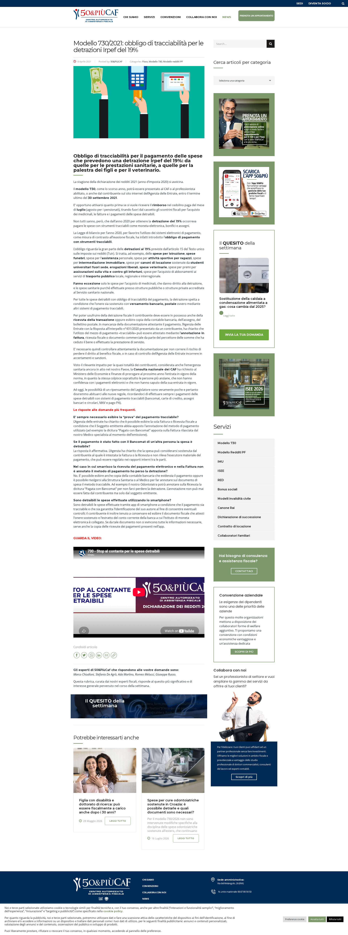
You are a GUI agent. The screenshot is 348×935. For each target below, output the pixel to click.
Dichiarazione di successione (239, 517)
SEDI (299, 3)
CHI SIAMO (130, 17)
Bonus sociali (227, 489)
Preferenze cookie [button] (294, 919)
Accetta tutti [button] (317, 919)
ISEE (221, 471)
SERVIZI (149, 17)
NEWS (226, 17)
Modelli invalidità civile (234, 498)
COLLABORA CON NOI (201, 17)
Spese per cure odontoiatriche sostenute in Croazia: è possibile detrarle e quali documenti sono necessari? (173, 806)
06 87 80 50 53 (244, 891)
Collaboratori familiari (234, 535)
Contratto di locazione (234, 526)
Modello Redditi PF (232, 452)
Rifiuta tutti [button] (335, 919)
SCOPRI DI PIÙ (244, 651)
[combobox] (244, 80)
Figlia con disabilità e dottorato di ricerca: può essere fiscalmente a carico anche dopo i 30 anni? (102, 806)
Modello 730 (227, 443)
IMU (220, 461)
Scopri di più (244, 777)
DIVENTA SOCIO (319, 3)
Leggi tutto (117, 821)
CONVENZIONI (170, 17)
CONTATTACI (244, 571)
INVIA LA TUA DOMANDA (244, 334)
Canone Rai (226, 508)
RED (221, 480)
